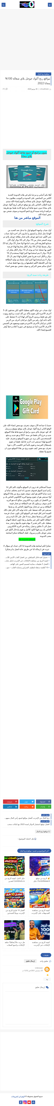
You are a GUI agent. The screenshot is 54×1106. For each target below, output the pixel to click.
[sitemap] (33, 1102)
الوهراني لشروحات (18, 1096)
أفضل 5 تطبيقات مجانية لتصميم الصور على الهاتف (29, 564)
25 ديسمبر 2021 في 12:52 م (33, 970)
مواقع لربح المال (43, 74)
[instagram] (25, 1102)
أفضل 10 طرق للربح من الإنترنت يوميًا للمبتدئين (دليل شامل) (15, 911)
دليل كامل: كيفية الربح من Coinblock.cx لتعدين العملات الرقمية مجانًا (15, 879)
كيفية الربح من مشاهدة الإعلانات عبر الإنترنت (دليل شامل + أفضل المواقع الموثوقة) (26, 560)
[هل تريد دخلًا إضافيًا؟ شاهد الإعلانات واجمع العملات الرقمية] (14, 930)
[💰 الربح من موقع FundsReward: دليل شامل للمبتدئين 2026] (39, 866)
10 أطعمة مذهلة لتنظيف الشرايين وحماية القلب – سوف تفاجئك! (26, 567)
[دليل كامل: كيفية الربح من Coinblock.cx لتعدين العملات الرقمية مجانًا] (14, 866)
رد (47, 979)
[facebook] (21, 1102)
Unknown (39, 968)
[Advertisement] (27, 41)
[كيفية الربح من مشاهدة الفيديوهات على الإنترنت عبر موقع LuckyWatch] (39, 898)
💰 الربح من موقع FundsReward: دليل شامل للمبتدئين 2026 (41, 879)
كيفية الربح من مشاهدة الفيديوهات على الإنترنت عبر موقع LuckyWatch (40, 911)
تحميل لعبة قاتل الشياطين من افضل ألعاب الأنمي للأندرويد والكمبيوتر (26, 557)
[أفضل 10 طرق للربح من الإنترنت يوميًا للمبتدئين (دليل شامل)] (14, 898)
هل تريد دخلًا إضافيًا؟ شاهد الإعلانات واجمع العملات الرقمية (15, 943)
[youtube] (29, 1102)
